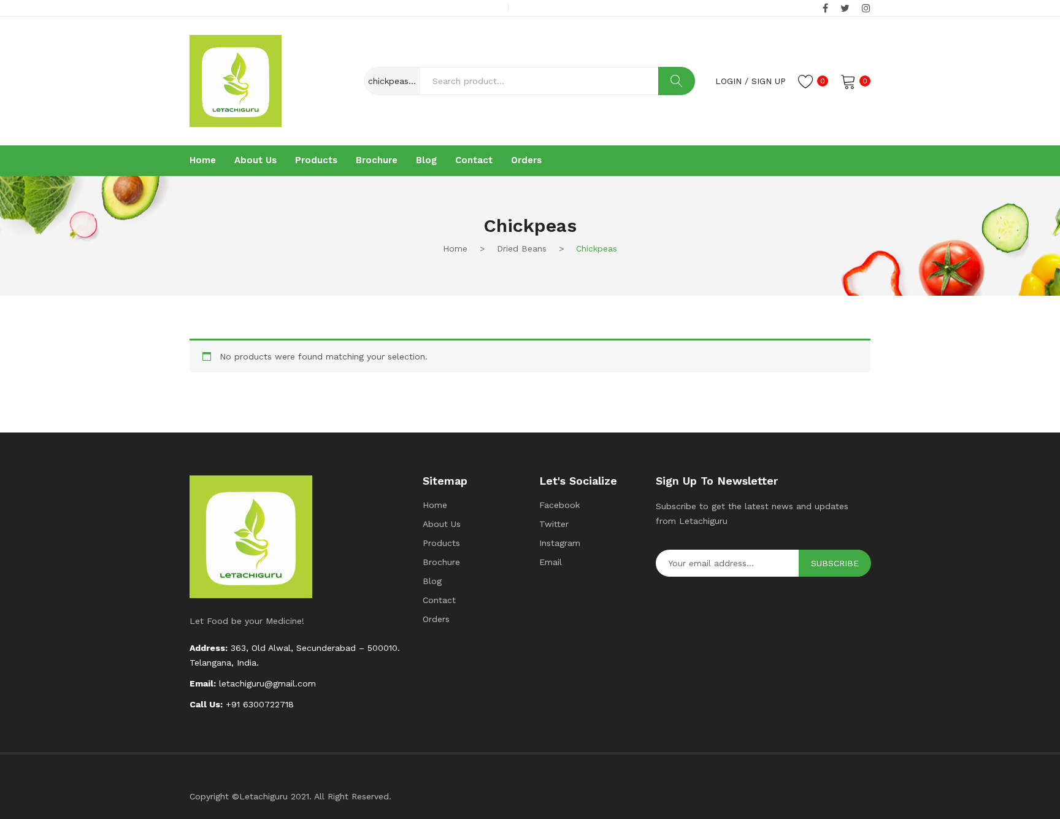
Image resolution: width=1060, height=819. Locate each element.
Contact (439, 600)
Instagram (559, 543)
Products (441, 543)
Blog (432, 581)
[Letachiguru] (236, 80)
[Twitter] (845, 8)
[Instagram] (866, 8)
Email (550, 562)
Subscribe (835, 563)
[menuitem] (203, 160)
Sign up (768, 81)
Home (455, 248)
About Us (442, 524)
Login (728, 81)
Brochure (441, 562)
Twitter (554, 524)
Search (676, 81)
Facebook (559, 505)
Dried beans (522, 248)
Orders (436, 619)
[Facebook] (825, 8)
